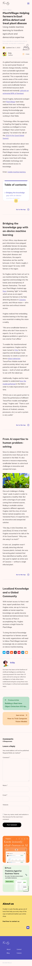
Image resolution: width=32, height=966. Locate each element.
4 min (27, 54)
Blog (9, 10)
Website (5, 805)
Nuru (4, 291)
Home (4, 10)
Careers (19, 953)
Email (5, 795)
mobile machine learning (17, 172)
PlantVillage (10, 102)
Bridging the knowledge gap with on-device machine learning (15, 195)
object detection (14, 358)
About (8, 949)
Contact (19, 949)
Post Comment (12, 825)
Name (5, 785)
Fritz (16, 350)
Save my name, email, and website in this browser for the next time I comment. (16, 817)
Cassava (22, 300)
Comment (6, 757)
